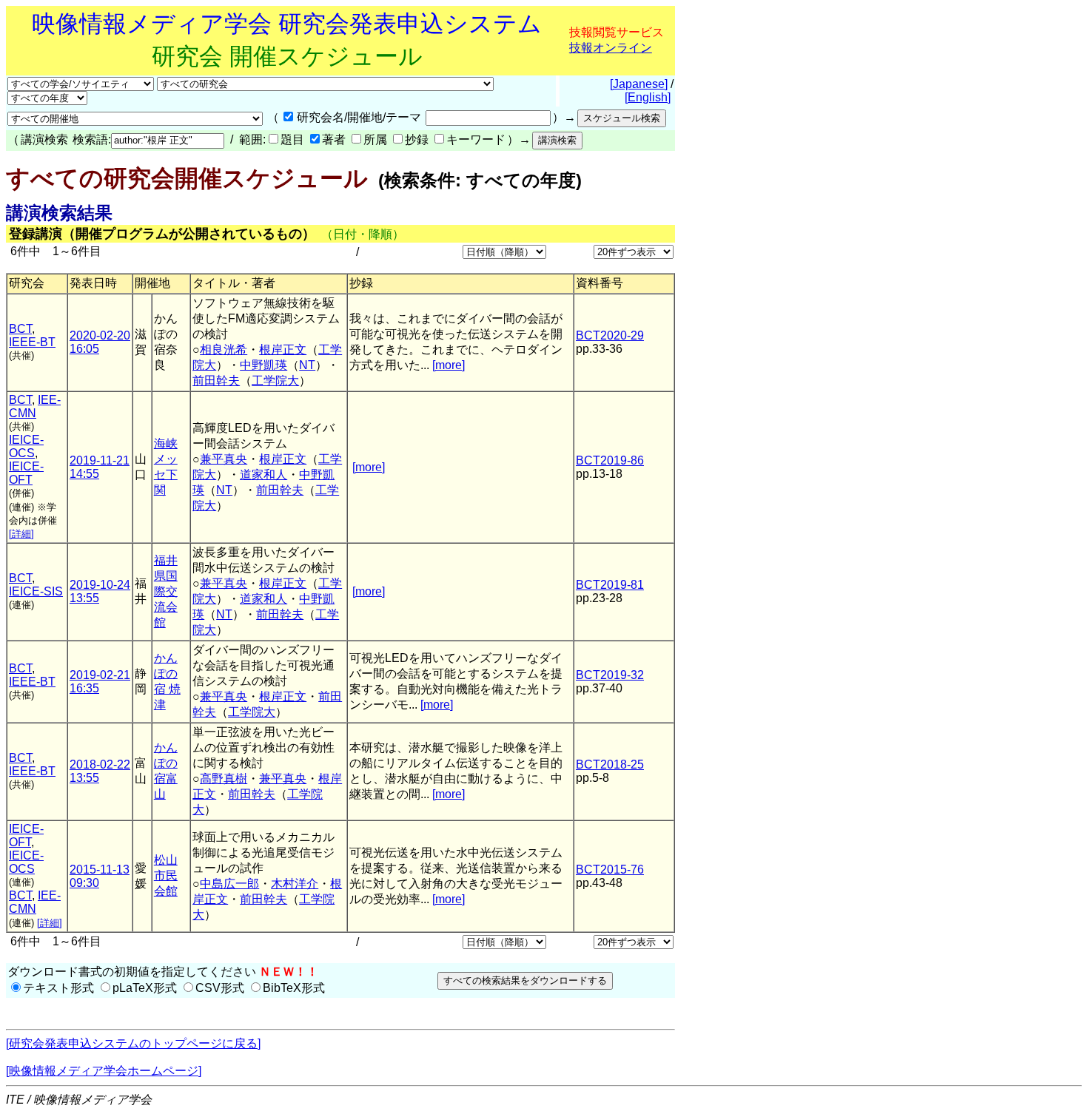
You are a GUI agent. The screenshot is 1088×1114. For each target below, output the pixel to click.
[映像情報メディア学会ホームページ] (103, 1070)
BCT (20, 329)
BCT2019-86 (610, 460)
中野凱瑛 (263, 365)
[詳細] (21, 533)
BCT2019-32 (610, 675)
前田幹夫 (216, 380)
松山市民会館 (166, 875)
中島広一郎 (229, 883)
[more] (448, 365)
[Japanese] (639, 84)
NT (307, 365)
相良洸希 (223, 349)
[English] (648, 97)
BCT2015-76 (610, 869)
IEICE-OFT (26, 473)
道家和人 (263, 474)
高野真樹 (223, 778)
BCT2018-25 (610, 764)
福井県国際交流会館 (166, 591)
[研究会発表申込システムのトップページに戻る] (133, 1043)
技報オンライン (610, 47)
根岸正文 (282, 349)
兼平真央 (223, 459)
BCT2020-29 (610, 335)
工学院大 (275, 380)
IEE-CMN (35, 406)
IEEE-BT (32, 342)
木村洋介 (294, 883)
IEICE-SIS (36, 591)
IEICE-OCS (26, 446)
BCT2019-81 (610, 584)
